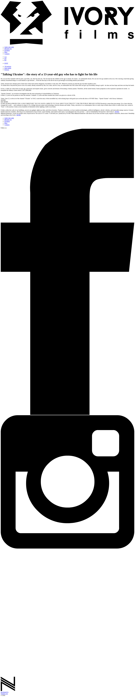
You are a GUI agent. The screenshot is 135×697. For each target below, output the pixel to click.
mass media (7, 68)
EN (5, 58)
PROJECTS (8, 49)
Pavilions (7, 50)
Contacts (6, 54)
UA (5, 57)
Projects (6, 70)
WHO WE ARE (9, 47)
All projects (7, 66)
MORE (117, 112)
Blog (5, 52)
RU (5, 60)
